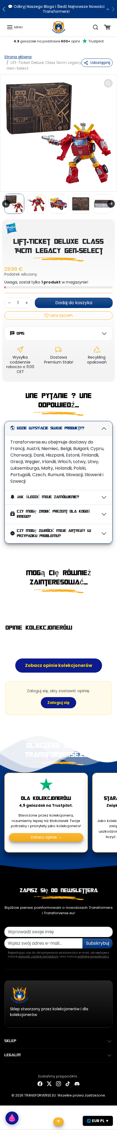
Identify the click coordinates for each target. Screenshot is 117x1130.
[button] (14, 27)
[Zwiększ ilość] (27, 303)
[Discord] (77, 1084)
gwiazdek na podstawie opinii (59, 41)
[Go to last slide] (6, 204)
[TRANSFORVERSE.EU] (58, 27)
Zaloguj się (58, 702)
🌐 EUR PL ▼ (98, 1120)
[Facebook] (40, 1084)
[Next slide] (111, 204)
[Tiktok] (67, 1084)
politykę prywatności (93, 956)
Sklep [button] (10, 1041)
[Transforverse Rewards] (12, 1118)
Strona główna (18, 57)
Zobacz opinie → (46, 837)
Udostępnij (100, 62)
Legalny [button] (12, 1055)
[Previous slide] (6, 604)
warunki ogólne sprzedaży (38, 956)
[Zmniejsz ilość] (9, 303)
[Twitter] (49, 1084)
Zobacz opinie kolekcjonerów (58, 665)
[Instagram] (58, 1084)
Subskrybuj (97, 943)
